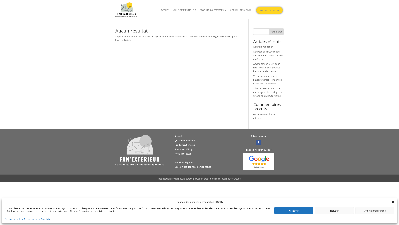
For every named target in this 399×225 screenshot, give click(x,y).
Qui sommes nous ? (184, 10)
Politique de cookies (14, 219)
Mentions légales (184, 162)
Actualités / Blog (241, 10)
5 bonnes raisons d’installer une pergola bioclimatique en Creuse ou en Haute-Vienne (267, 92)
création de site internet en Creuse (222, 178)
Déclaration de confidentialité (37, 219)
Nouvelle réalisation (263, 46)
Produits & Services (212, 10)
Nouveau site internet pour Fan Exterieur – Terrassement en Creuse (268, 55)
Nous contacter (269, 10)
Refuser (334, 210)
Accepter (294, 210)
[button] (392, 202)
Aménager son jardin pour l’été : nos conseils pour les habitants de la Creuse (266, 67)
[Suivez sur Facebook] (258, 142)
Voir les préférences (375, 210)
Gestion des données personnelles (193, 166)
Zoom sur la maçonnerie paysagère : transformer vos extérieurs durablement (267, 80)
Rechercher (276, 31)
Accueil (165, 10)
